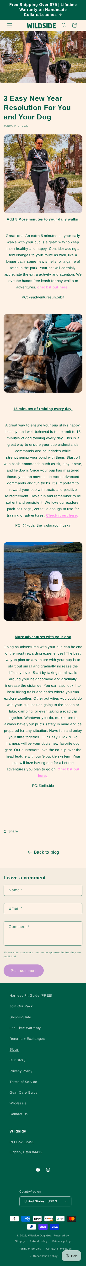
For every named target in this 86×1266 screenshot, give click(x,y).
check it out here (52, 287)
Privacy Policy (21, 1071)
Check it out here (61, 515)
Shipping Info (20, 1017)
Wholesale (18, 1103)
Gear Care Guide (24, 1092)
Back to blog (46, 852)
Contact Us (19, 1114)
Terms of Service (23, 1082)
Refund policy (39, 1241)
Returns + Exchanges (27, 1038)
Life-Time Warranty (25, 1028)
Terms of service (30, 1248)
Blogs (14, 1049)
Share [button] (13, 831)
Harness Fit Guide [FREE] (31, 995)
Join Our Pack (21, 1006)
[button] (9, 25)
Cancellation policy (45, 1256)
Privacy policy (61, 1241)
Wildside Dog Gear (40, 1235)
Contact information (59, 1248)
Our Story (17, 1060)
